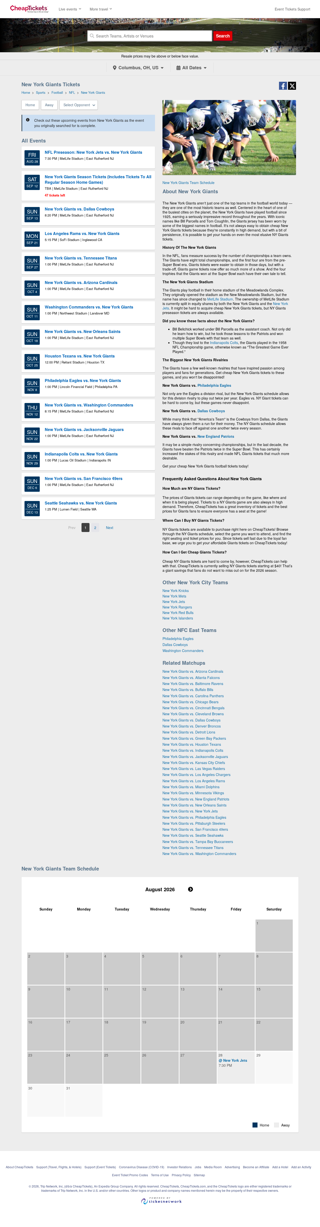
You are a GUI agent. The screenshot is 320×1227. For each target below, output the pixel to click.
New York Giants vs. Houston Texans (191, 744)
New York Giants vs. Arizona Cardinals (192, 671)
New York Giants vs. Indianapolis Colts (192, 750)
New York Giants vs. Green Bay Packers (194, 738)
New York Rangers (177, 607)
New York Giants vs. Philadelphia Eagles (194, 817)
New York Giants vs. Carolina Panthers (193, 695)
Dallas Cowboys (211, 410)
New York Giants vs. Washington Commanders (199, 853)
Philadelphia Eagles (214, 385)
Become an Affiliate (256, 1167)
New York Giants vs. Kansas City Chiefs (193, 762)
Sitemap (199, 1175)
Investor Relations (179, 1167)
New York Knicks (175, 590)
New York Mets (174, 596)
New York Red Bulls (178, 612)
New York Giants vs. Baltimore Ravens (192, 683)
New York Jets (173, 601)
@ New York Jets (233, 1060)
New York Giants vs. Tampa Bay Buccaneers (197, 841)
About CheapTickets (19, 1167)
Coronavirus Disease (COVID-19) (141, 1167)
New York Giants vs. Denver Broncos (191, 726)
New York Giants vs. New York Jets (190, 811)
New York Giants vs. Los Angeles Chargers (196, 774)
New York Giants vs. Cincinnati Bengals (193, 707)
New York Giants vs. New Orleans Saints (194, 805)
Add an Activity (301, 1167)
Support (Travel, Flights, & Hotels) (59, 1167)
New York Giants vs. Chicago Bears (190, 701)
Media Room (213, 1167)
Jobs (198, 1167)
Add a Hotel (280, 1167)
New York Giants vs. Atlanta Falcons (191, 677)
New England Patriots (216, 436)
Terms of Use (160, 1175)
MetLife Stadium (220, 299)
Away (49, 104)
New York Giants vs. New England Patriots (195, 799)
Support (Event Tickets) (100, 1167)
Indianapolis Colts (224, 342)
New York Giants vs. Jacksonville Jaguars (195, 756)
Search (223, 36)
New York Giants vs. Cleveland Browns (193, 713)
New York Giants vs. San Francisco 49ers (195, 829)
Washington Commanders (183, 650)
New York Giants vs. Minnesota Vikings (193, 792)
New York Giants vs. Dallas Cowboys (191, 720)
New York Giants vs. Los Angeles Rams (193, 780)
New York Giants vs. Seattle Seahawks (193, 835)
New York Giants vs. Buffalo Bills (187, 689)
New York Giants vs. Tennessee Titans (193, 847)
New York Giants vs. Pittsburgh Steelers (193, 823)
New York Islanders (177, 618)
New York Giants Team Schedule (188, 182)
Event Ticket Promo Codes (130, 1175)
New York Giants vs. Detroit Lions (188, 732)
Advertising (232, 1167)
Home (30, 104)
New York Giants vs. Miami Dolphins (191, 786)
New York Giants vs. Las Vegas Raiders (193, 768)
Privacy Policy (181, 1175)
